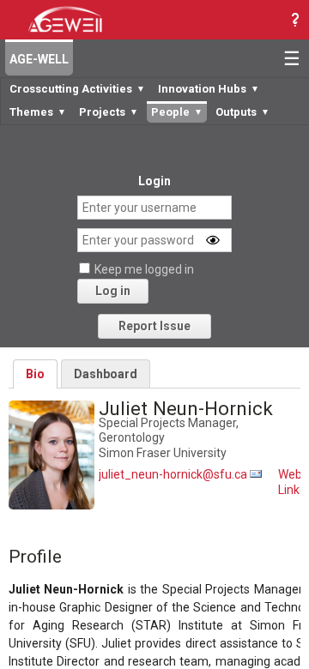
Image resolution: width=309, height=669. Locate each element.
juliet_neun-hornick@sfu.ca (173, 474)
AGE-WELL (39, 59)
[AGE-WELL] (65, 18)
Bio (35, 374)
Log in (112, 291)
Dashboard (105, 374)
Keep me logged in (144, 269)
